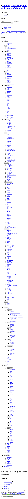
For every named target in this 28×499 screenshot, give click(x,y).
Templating (6, 455)
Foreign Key (10, 172)
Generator (6, 162)
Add (11, 371)
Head (11, 396)
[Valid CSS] (4, 496)
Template (9, 82)
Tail (10, 407)
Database (9, 310)
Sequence (9, 180)
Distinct (8, 192)
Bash (8, 54)
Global (8, 446)
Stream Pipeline (10, 156)
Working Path (10, 117)
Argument (9, 135)
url (1, 33)
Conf (5, 71)
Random (9, 177)
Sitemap (5, 28)
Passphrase (9, 63)
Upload (8, 224)
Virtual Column (10, 297)
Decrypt (11, 440)
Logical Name (10, 260)
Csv (7, 244)
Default (8, 96)
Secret (8, 80)
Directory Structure (11, 48)
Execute (8, 199)
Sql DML (9, 277)
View (11, 354)
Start (11, 435)
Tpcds (8, 113)
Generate (9, 202)
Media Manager (7, 27)
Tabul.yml (9, 81)
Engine (8, 458)
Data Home (9, 95)
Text (8, 295)
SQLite (8, 339)
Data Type (6, 119)
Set (10, 422)
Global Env (9, 76)
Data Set (9, 167)
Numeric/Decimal (11, 128)
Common (6, 51)
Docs (5, 40)
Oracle (8, 328)
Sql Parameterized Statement (16, 317)
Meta (8, 176)
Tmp (8, 112)
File (7, 253)
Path (8, 266)
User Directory (10, 84)
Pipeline (8, 147)
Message (9, 145)
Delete (8, 190)
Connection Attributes (15, 313)
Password (9, 109)
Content (8, 241)
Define (8, 188)
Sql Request (9, 281)
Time (11, 344)
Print (8, 210)
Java (8, 44)
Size (8, 273)
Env (8, 417)
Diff (8, 191)
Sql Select (9, 284)
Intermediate (9, 143)
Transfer (8, 219)
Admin (5, 41)
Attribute (9, 74)
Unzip (8, 222)
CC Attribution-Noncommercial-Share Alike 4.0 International (13, 493)
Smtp (8, 111)
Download (9, 194)
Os (7, 77)
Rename (8, 211)
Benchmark (6, 466)
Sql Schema (9, 282)
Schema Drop (13, 351)
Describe (12, 390)
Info (10, 373)
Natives (8, 108)
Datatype (12, 343)
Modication (9, 207)
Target (8, 158)
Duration (9, 57)
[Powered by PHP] (16, 495)
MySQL (8, 322)
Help (8, 447)
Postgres (9, 332)
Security (8, 65)
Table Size (12, 338)
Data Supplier (10, 168)
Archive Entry (10, 231)
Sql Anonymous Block (12, 274)
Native (8, 461)
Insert (8, 203)
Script (8, 272)
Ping (11, 376)
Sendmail (9, 215)
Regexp (8, 179)
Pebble (8, 462)
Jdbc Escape (12, 314)
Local (8, 358)
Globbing (9, 59)
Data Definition (10, 245)
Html (8, 257)
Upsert (8, 226)
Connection (22, 32)
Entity (8, 169)
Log (8, 61)
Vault (8, 69)
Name (8, 107)
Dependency (10, 249)
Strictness (9, 67)
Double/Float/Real (11, 126)
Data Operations (7, 181)
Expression (9, 171)
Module (8, 450)
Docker (8, 304)
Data (8, 380)
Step (8, 154)
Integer (8, 127)
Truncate (9, 220)
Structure (9, 289)
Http (8, 357)
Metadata (9, 264)
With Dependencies (11, 227)
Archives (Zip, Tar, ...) (12, 233)
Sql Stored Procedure (12, 285)
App (5, 45)
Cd (7, 93)
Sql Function (10, 280)
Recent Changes (7, 25)
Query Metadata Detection (16, 315)
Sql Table (9, 286)
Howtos (8, 101)
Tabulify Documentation (12, 32)
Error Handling (10, 138)
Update (8, 223)
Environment (10, 58)
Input (8, 142)
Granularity (9, 141)
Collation (9, 55)
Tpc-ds (8, 363)
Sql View (9, 288)
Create (8, 187)
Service (5, 301)
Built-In (8, 92)
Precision (9, 130)
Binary (8, 235)
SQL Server (9, 346)
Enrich (8, 196)
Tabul (5, 365)
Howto (8, 100)
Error (8, 198)
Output (8, 146)
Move (8, 208)
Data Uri (9, 248)
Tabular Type (10, 291)
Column (8, 237)
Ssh (7, 362)
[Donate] (10, 495)
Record (8, 268)
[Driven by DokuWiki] (10, 496)
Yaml (8, 70)
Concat (8, 184)
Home (8, 99)
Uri (7, 116)
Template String (10, 161)
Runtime (9, 270)
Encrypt (11, 442)
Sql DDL (9, 276)
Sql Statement (13, 321)
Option (8, 451)
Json (8, 258)
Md (7, 104)
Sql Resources (13, 319)
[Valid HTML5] (22, 495)
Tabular (8, 292)
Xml (8, 299)
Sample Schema (10, 359)
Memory (9, 105)
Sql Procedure (13, 318)
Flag (8, 444)
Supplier (9, 157)
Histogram (9, 173)
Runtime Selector (11, 150)
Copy (8, 186)
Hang (11, 350)
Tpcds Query (10, 115)
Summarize (12, 406)
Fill (7, 200)
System (6, 307)
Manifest (9, 62)
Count (8, 242)
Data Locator (10, 246)
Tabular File (9, 293)
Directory (9, 250)
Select (8, 214)
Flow (5, 133)
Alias (8, 88)
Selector (8, 152)
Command (9, 238)
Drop (8, 195)
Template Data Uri (11, 160)
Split (8, 216)
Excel (8, 252)
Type (11, 377)
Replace (8, 212)
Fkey (8, 254)
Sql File (8, 278)
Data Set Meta (10, 165)
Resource (6, 229)
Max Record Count (11, 175)
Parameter (9, 78)
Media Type (9, 262)
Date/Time (9, 124)
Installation (9, 43)
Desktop (9, 97)
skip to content (7, 1)
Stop (11, 436)
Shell (8, 66)
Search (16, 21)
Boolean (9, 122)
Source (8, 153)
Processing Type (10, 149)
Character (9, 123)
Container (9, 239)
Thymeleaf (9, 465)
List (7, 204)
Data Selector (10, 137)
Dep (11, 388)
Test (8, 50)
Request (8, 269)
